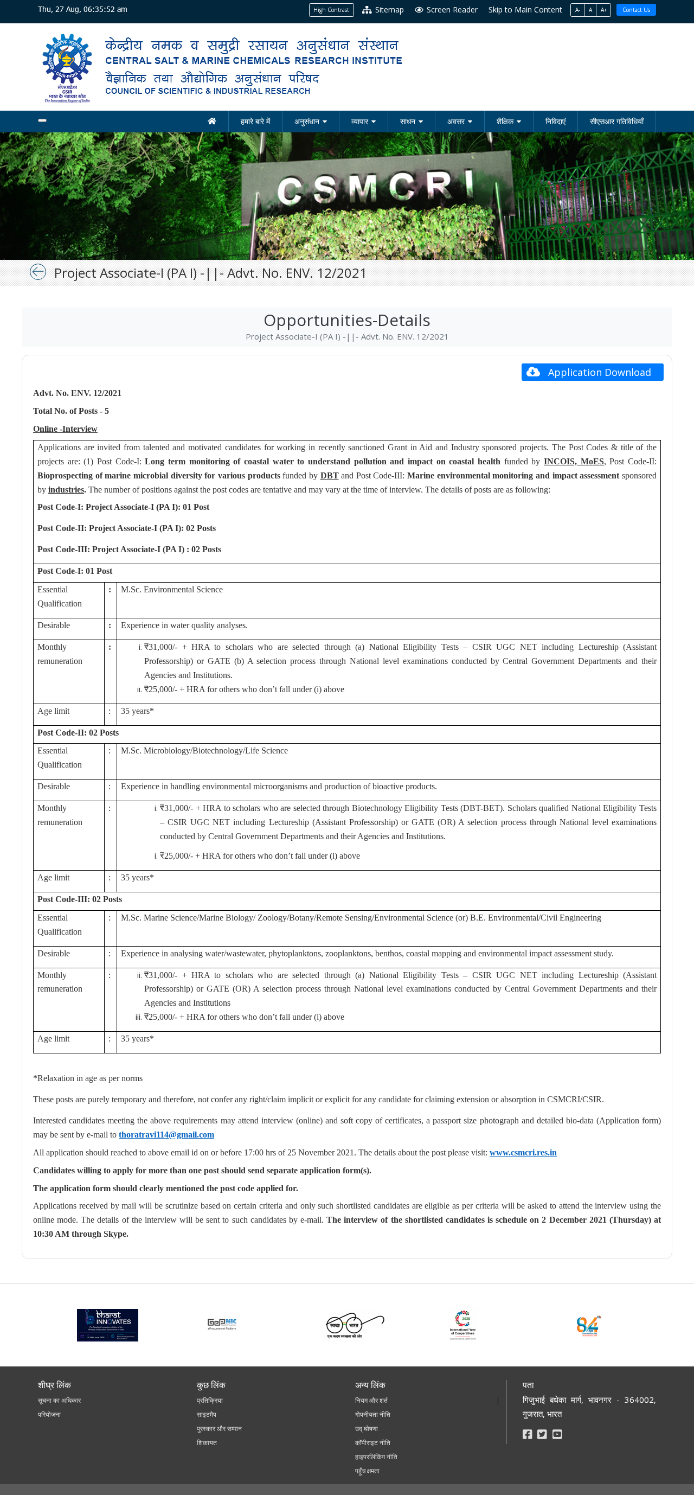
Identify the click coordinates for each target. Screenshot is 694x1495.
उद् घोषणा (366, 1428)
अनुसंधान (306, 121)
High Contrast (331, 10)
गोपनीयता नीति (372, 1414)
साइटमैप (206, 1414)
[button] (593, 372)
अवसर (456, 121)
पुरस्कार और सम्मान (219, 1428)
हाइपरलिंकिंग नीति (376, 1456)
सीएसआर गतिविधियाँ (617, 121)
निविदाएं (555, 121)
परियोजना (49, 1414)
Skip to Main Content (525, 9)
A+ (604, 10)
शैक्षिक (505, 121)
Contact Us (636, 10)
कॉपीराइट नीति (372, 1442)
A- (577, 10)
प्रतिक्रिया (210, 1400)
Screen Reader (451, 9)
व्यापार (359, 121)
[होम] (212, 121)
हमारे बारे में (255, 121)
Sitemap (388, 9)
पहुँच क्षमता (367, 1470)
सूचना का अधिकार (59, 1400)
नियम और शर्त (371, 1400)
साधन (407, 121)
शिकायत (207, 1442)
